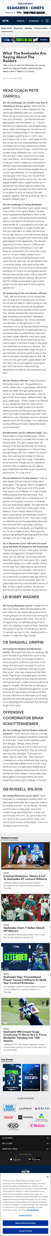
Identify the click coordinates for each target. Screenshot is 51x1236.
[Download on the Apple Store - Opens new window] (15, 1159)
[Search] (42, 21)
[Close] (48, 1177)
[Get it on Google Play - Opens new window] (34, 1160)
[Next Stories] (45, 1077)
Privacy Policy (33, 1210)
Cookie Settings (25, 1215)
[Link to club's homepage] (5, 19)
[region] (25, 1204)
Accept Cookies (25, 1231)
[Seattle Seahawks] (25, 1172)
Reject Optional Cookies (25, 1223)
